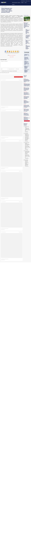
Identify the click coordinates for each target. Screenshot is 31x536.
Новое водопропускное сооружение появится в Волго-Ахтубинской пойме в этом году (28, 31)
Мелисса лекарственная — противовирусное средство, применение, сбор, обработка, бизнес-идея (26, 63)
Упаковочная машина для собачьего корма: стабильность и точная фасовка (27, 135)
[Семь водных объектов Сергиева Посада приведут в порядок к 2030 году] (27, 19)
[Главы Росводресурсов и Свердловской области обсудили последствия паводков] (25, 45)
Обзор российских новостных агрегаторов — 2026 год (26, 55)
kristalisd (27, 165)
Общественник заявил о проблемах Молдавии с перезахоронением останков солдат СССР (27, 85)
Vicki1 (26, 140)
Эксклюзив (26, 52)
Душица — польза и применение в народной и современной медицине (26, 67)
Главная (2, 6)
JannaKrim (27, 157)
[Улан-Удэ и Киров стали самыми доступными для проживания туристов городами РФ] (25, 35)
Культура (25, 78)
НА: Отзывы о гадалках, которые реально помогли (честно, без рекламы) (27, 152)
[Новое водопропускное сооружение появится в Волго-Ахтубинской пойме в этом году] (25, 29)
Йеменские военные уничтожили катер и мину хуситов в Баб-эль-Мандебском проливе (26, 89)
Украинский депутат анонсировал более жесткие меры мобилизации (26, 97)
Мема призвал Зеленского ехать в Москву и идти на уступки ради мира (26, 114)
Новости (5, 6)
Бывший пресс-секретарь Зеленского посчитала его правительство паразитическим (27, 118)
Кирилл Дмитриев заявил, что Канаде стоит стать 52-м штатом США (26, 110)
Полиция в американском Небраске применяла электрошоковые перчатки (26, 101)
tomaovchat (27, 148)
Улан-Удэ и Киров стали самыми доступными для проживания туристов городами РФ (28, 36)
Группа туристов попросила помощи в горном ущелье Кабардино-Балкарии (26, 93)
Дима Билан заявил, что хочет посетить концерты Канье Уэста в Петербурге (27, 106)
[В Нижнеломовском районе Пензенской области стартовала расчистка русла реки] (25, 40)
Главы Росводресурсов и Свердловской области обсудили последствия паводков (28, 47)
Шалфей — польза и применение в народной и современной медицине (26, 70)
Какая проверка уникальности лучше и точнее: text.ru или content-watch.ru (26, 58)
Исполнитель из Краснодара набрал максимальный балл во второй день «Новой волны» (27, 80)
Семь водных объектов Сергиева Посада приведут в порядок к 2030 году (27, 25)
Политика (25, 108)
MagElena (27, 131)
